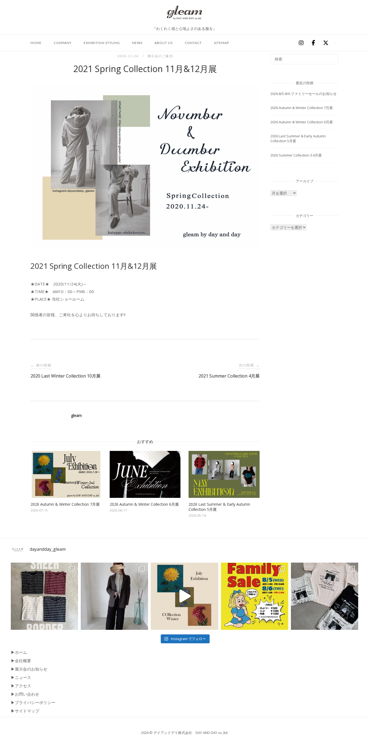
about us (164, 43)
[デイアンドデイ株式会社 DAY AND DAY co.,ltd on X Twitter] (325, 43)
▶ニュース (21, 677)
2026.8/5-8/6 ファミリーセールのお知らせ (303, 93)
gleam (76, 415)
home (36, 43)
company (63, 43)
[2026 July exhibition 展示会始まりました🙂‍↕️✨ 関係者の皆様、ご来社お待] (184, 596)
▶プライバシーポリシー (33, 702)
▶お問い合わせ (25, 694)
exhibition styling (102, 43)
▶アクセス (21, 685)
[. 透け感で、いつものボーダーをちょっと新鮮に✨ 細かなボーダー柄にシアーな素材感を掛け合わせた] (44, 596)
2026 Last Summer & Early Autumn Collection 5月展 (298, 138)
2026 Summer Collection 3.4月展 (296, 155)
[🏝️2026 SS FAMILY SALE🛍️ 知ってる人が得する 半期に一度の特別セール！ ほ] (254, 596)
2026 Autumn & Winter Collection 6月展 (301, 122)
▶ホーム (19, 652)
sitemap (221, 43)
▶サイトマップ (25, 710)
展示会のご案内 (160, 56)
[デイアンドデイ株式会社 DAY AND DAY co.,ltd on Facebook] (313, 43)
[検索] (332, 57)
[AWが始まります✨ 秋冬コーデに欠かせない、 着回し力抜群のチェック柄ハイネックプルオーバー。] (114, 596)
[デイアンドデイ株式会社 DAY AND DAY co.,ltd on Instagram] (301, 43)
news (137, 43)
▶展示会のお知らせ (29, 669)
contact (193, 43)
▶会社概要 (21, 660)
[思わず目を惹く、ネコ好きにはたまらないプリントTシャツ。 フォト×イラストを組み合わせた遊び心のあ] (324, 596)
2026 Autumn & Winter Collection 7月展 (301, 107)
